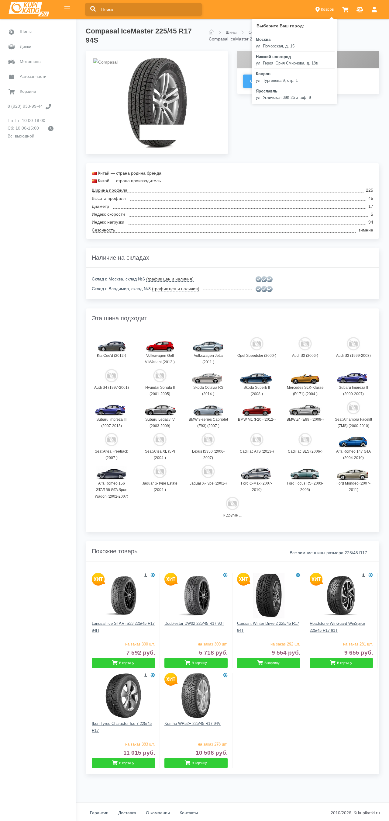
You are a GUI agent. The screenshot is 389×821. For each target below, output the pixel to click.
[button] (345, 10)
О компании (158, 812)
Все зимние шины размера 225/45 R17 (328, 552)
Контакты (189, 812)
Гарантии (99, 812)
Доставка (127, 812)
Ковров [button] (327, 9)
